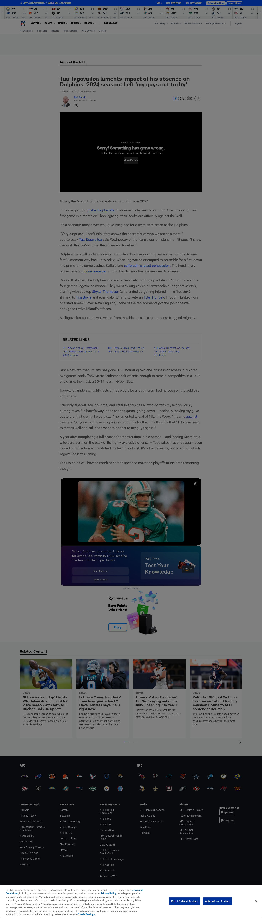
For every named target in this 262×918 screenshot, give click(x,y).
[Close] (256, 901)
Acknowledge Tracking (217, 901)
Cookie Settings (86, 914)
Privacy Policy (108, 893)
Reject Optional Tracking (184, 901)
